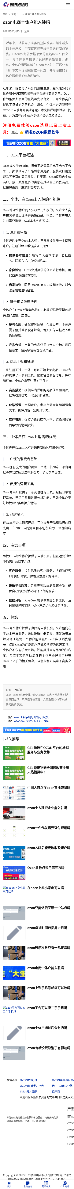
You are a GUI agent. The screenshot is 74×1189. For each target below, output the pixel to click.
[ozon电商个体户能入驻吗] (14, 973)
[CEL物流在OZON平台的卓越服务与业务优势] (14, 753)
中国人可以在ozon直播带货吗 (48, 788)
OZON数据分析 (29, 1080)
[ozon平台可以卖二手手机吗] (14, 1013)
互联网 (19, 689)
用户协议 (65, 1175)
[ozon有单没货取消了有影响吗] (14, 1053)
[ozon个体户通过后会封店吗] (14, 1033)
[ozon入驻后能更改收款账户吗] (14, 853)
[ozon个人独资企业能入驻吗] (14, 813)
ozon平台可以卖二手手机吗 (47, 1008)
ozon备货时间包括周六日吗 (47, 928)
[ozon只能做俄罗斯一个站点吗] (14, 913)
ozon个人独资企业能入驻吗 (47, 808)
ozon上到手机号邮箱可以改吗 (32, 717)
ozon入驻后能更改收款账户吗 (48, 848)
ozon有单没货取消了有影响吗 (48, 1048)
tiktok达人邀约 (29, 1091)
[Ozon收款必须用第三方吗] (14, 873)
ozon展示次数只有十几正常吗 (32, 721)
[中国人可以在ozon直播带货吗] (14, 793)
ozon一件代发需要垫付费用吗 (48, 828)
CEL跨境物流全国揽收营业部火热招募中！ (48, 770)
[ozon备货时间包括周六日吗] (14, 933)
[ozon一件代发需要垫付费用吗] (14, 833)
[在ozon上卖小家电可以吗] (14, 893)
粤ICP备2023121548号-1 (50, 1179)
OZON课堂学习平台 (32, 1085)
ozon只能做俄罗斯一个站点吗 (48, 908)
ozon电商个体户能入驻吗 (45, 968)
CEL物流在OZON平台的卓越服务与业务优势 (48, 750)
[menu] (68, 4)
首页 (5, 14)
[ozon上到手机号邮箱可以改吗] (14, 993)
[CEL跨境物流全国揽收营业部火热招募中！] (14, 773)
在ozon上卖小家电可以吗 (45, 888)
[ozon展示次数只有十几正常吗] (14, 953)
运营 (26, 31)
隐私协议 (14, 1179)
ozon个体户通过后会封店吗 (47, 1028)
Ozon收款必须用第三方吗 (46, 868)
